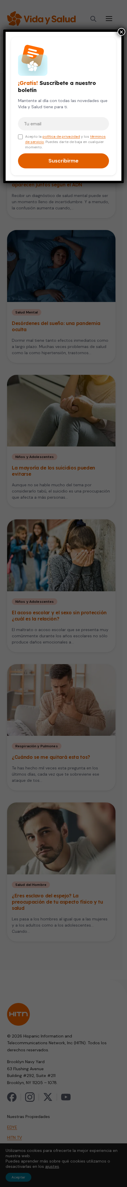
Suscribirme (63, 160)
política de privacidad (61, 136)
